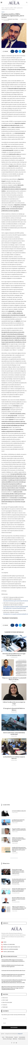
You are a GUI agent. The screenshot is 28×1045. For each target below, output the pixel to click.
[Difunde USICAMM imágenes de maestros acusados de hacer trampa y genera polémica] (5, 891)
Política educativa (9, 1037)
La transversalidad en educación (19, 810)
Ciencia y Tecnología (7, 1038)
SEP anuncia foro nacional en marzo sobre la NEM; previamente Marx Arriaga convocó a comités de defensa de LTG (12, 988)
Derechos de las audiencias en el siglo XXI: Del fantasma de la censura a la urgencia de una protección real (19, 881)
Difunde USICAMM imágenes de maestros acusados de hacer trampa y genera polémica (19, 890)
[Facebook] (12, 1043)
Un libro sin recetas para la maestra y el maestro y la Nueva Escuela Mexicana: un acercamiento (18, 839)
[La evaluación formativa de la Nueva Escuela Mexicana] (5, 822)
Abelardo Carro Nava (13, 19)
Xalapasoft (20, 1033)
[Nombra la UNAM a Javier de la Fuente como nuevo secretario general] (5, 900)
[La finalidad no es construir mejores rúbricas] (14, 746)
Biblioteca (15, 1038)
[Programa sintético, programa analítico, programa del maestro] (5, 831)
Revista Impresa (21, 1038)
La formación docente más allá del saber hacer (13, 970)
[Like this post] (12, 51)
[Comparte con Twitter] (20, 51)
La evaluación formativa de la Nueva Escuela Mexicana (18, 820)
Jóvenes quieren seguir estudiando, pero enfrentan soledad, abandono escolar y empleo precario (18, 871)
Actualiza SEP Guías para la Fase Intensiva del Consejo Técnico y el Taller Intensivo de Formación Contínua (19, 849)
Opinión (2, 11)
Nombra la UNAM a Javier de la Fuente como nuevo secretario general (18, 899)
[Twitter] (14, 1043)
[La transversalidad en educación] (5, 813)
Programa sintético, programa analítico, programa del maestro (19, 829)
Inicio (2, 7)
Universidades (22, 1037)
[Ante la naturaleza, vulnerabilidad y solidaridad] (14, 722)
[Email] (16, 1043)
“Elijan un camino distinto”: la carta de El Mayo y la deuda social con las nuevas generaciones (19, 908)
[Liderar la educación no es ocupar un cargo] (14, 691)
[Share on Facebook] (16, 51)
